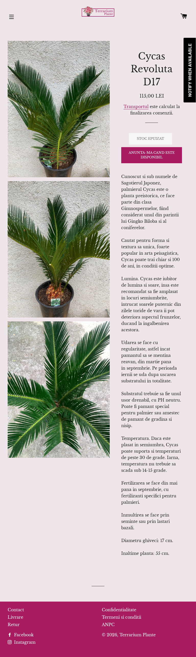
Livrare (15, 617)
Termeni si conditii (121, 617)
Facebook (23, 634)
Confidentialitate (119, 609)
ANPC (108, 624)
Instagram (24, 642)
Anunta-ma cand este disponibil (152, 154)
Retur (14, 624)
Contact (16, 609)
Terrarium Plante (137, 634)
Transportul (136, 106)
